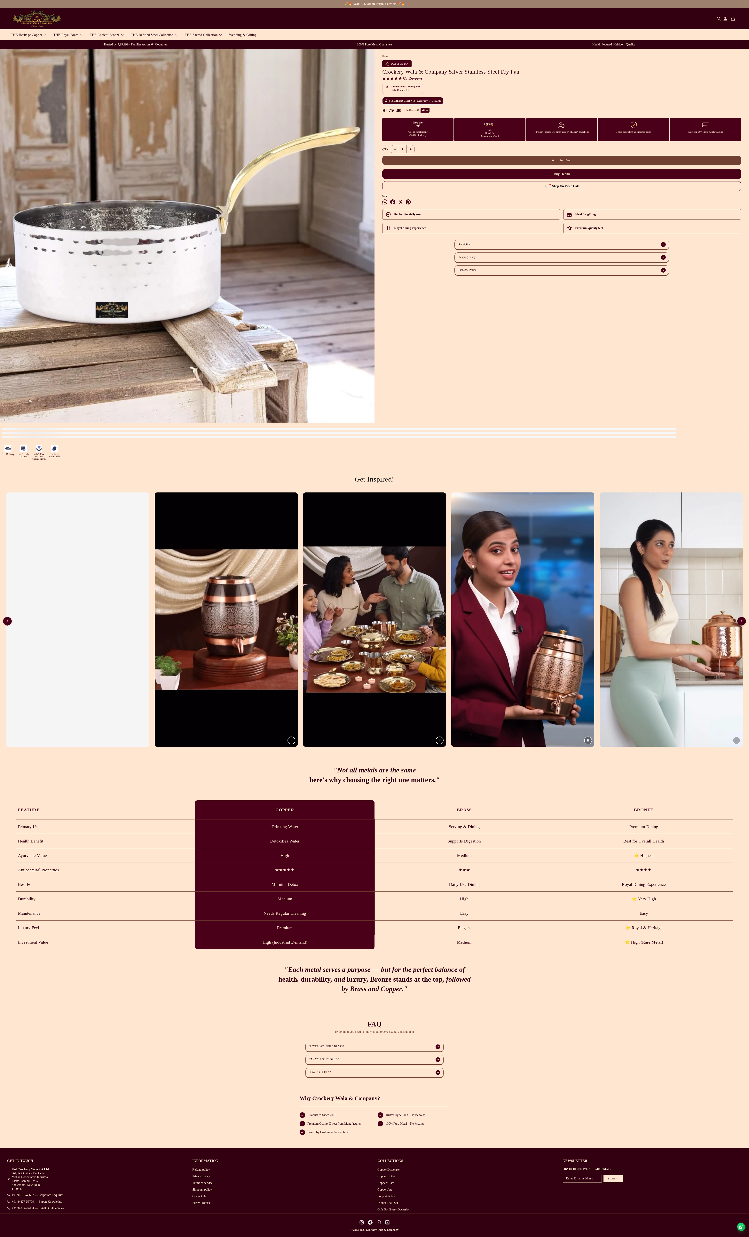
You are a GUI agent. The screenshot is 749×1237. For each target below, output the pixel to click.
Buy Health (562, 174)
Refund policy (201, 1169)
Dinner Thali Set (387, 1202)
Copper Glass (385, 1183)
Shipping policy (202, 1189)
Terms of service (202, 1183)
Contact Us (199, 1196)
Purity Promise (201, 1202)
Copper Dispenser (388, 1169)
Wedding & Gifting (242, 35)
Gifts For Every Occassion (393, 1209)
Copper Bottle (386, 1176)
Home (385, 56)
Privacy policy (201, 1176)
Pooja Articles (386, 1196)
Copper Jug (384, 1189)
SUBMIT (613, 1179)
